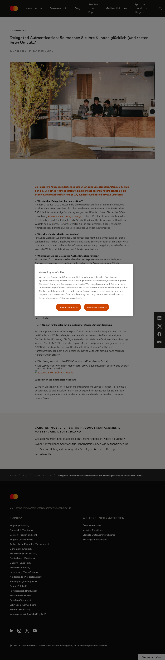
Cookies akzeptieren (96, 307)
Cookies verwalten (68, 307)
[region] (83, 290)
